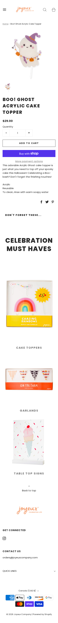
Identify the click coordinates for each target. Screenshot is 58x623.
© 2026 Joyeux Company (18, 614)
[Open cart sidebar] (53, 9)
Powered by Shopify (42, 614)
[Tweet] (46, 201)
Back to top (29, 490)
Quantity (8, 126)
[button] (8, 88)
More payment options (29, 161)
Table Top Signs (29, 473)
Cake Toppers (29, 348)
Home (5, 24)
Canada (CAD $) (27, 590)
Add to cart (29, 143)
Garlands (29, 411)
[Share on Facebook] (41, 201)
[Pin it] (52, 201)
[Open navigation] (4, 9)
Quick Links (10, 571)
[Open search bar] (44, 9)
